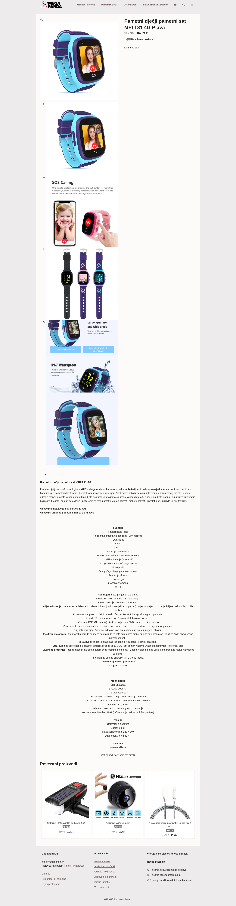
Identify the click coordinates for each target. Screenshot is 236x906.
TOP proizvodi (130, 5)
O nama (46, 873)
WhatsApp (78, 865)
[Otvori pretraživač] (183, 5)
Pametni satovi (108, 5)
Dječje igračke (102, 882)
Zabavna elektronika (105, 876)
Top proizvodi (101, 887)
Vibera (67, 865)
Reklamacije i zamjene (54, 879)
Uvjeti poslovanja (51, 884)
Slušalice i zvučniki (104, 866)
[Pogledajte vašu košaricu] (175, 5)
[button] (192, 5)
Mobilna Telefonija (86, 5)
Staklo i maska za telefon (155, 5)
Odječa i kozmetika (104, 871)
